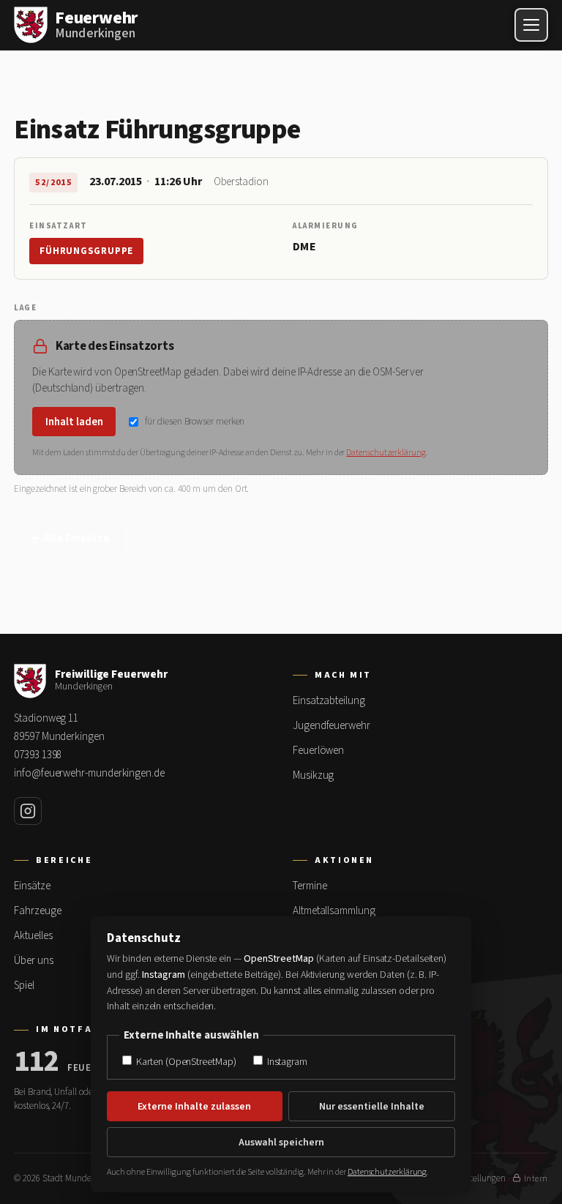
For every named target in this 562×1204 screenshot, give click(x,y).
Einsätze (32, 886)
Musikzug (313, 775)
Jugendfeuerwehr (331, 725)
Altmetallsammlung (334, 911)
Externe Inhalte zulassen (194, 1106)
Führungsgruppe (86, 251)
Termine (309, 886)
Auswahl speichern (281, 1142)
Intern (536, 1179)
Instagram (286, 1061)
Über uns (33, 960)
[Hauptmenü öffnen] (531, 25)
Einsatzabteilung (329, 700)
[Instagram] (28, 811)
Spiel (24, 985)
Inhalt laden (74, 422)
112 (36, 1062)
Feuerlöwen (318, 750)
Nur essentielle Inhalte (371, 1106)
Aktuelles (33, 935)
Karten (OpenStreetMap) (185, 1061)
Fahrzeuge (37, 911)
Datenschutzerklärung (385, 452)
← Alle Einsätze (70, 538)
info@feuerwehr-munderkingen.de (89, 773)
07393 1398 (37, 755)
